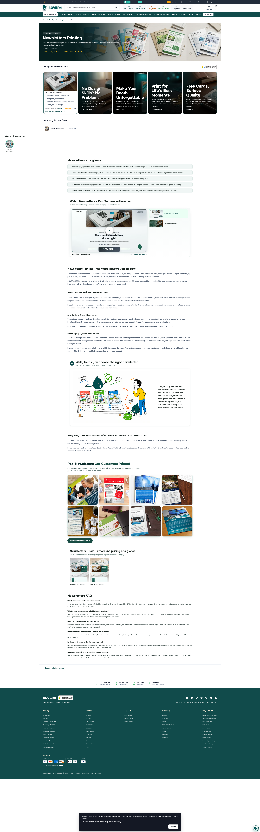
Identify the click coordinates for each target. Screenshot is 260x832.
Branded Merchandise (161, 14)
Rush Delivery (207, 737)
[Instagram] (206, 698)
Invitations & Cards (114, 14)
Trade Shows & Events (178, 14)
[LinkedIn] (211, 698)
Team (164, 721)
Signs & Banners (128, 14)
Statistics (89, 728)
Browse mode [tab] (118, 2)
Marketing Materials (82, 14)
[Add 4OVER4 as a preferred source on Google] (209, 67)
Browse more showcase (79, 541)
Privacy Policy (57, 773)
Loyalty (172, 2)
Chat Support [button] (129, 721)
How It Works (166, 728)
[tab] (127, 2)
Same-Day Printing (209, 741)
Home (44, 20)
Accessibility (47, 773)
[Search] (116, 8)
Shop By (74, 2)
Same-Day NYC (84, 2)
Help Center (213, 2)
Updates (165, 718)
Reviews (165, 737)
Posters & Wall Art (195, 14)
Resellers (165, 734)
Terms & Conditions (82, 773)
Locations (89, 734)
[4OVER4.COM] (52, 7)
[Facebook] (187, 698)
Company (166, 711)
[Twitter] (201, 698)
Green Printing (207, 747)
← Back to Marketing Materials (53, 668)
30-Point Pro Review (209, 718)
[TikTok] (192, 698)
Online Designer (208, 734)
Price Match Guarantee (210, 715)
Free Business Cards (52, 2)
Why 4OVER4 (208, 711)
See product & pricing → (138, 254)
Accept (173, 827)
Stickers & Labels (48, 737)
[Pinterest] (216, 698)
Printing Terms (96, 773)
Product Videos (91, 744)
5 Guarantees (207, 731)
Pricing (164, 731)
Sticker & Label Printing (143, 14)
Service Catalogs (208, 744)
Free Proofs (206, 728)
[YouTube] (196, 698)
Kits (87, 741)
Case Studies (90, 721)
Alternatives (90, 731)
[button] (255, 828)
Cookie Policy (69, 773)
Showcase (89, 725)
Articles (202, 2)
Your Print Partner (168, 725)
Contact (164, 715)
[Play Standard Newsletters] (109, 230)
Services (88, 737)
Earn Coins (206, 725)
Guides (88, 718)
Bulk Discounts (207, 721)
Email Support (129, 718)
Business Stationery (66, 14)
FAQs (87, 747)
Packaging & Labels (98, 14)
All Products (65, 2)
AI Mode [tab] (134, 2)
